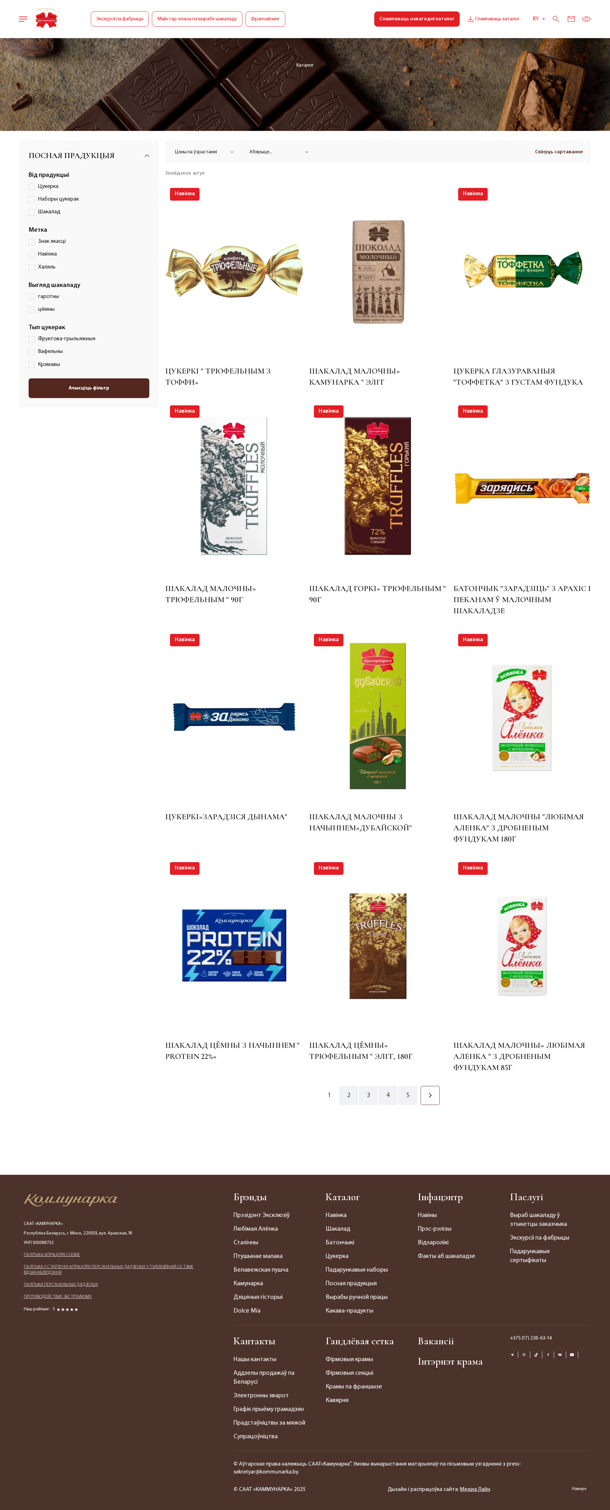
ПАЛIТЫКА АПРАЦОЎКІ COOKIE (52, 1255)
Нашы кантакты (255, 1359)
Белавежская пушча (261, 1270)
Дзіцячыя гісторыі (258, 1297)
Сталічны (246, 1243)
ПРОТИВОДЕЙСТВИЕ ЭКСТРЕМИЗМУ (58, 1296)
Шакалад (338, 1229)
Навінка (336, 1215)
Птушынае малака (258, 1256)
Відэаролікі (433, 1243)
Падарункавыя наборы (357, 1270)
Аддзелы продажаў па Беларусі (264, 1377)
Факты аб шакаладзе (446, 1256)
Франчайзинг (265, 19)
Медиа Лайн (475, 1490)
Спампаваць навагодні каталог (417, 19)
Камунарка (248, 1284)
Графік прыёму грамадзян (269, 1409)
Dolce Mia (247, 1311)
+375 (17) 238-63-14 (531, 1338)
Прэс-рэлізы (434, 1229)
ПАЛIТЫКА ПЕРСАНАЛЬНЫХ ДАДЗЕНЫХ (61, 1284)
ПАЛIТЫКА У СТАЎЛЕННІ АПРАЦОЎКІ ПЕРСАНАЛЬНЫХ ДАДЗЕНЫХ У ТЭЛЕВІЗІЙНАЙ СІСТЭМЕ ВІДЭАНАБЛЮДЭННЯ (108, 1270)
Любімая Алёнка (256, 1229)
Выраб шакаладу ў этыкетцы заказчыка (538, 1219)
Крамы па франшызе (354, 1387)
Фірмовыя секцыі (349, 1373)
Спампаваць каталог (497, 19)
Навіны (427, 1215)
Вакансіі (436, 1341)
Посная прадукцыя (351, 1284)
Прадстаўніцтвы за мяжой (269, 1423)
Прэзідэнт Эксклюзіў (262, 1215)
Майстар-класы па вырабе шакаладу (197, 19)
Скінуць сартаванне (559, 152)
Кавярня (337, 1400)
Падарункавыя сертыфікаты (530, 1256)
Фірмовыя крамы (349, 1359)
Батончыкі (340, 1243)
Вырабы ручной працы (357, 1297)
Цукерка (337, 1256)
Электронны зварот (261, 1396)
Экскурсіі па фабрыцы (119, 19)
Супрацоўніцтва (256, 1437)
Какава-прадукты (349, 1311)
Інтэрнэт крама (450, 1361)
